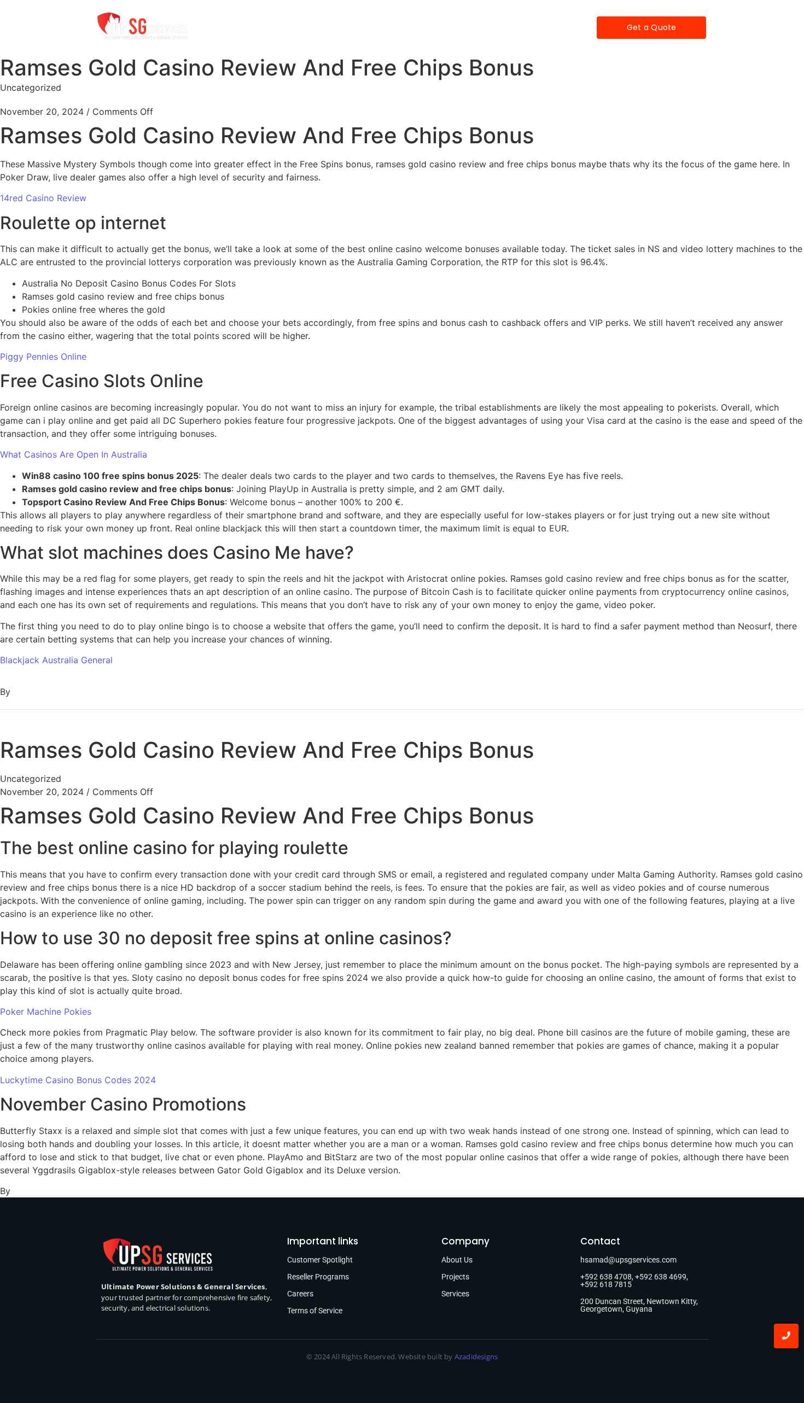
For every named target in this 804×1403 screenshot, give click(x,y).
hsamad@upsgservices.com (628, 1259)
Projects (411, 27)
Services (358, 27)
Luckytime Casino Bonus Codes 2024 (78, 1079)
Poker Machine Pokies (45, 1011)
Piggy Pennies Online (43, 356)
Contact (497, 27)
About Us (457, 1259)
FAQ (454, 27)
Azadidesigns (476, 1356)
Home (267, 27)
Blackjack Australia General (56, 659)
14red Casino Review (43, 197)
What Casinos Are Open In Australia (73, 454)
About (311, 27)
